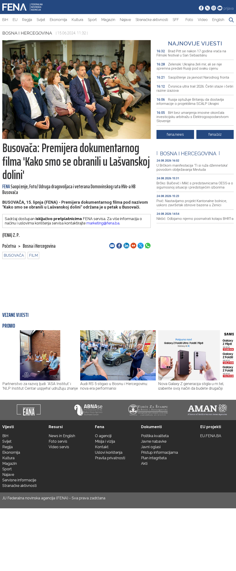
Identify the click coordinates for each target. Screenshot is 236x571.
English (218, 20)
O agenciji (103, 436)
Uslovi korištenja (108, 452)
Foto (189, 20)
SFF (176, 20)
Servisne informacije (19, 480)
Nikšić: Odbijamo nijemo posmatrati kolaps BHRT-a (194, 219)
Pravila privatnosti (110, 458)
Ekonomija (58, 20)
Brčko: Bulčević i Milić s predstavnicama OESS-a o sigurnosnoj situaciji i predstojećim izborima (194, 185)
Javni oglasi (151, 447)
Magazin (108, 20)
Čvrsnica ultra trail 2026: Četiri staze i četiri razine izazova (194, 88)
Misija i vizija (105, 441)
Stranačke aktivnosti (152, 20)
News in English (62, 436)
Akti (144, 463)
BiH (5, 20)
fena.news (175, 134)
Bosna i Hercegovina (27, 32)
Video (203, 20)
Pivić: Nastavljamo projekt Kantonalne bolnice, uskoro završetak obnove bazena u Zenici (191, 203)
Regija (27, 20)
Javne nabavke (153, 441)
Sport (92, 20)
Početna (9, 246)
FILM (33, 255)
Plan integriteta (154, 458)
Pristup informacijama (159, 452)
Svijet (41, 20)
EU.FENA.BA (210, 436)
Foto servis (58, 441)
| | (188, 153)
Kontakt (102, 447)
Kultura (77, 20)
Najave (125, 20)
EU (15, 20)
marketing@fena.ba (102, 223)
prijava (229, 8)
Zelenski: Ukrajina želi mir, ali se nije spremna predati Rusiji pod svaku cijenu (189, 66)
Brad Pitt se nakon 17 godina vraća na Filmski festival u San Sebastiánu (191, 53)
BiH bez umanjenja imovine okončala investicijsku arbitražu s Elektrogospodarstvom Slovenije (192, 117)
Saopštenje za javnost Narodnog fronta (192, 77)
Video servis (59, 447)
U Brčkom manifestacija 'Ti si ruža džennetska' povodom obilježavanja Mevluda (192, 167)
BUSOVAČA (14, 255)
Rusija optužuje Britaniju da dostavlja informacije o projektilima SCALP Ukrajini (190, 101)
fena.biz (215, 134)
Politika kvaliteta (155, 436)
